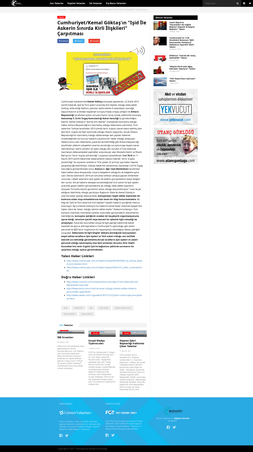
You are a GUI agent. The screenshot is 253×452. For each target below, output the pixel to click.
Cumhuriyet (78, 308)
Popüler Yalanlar (76, 3)
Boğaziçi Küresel (181, 418)
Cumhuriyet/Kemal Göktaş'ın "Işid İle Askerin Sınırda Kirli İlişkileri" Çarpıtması (108, 9)
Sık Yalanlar (95, 3)
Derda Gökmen (69, 314)
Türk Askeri (103, 308)
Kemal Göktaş (87, 314)
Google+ (95, 41)
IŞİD (91, 308)
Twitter (79, 41)
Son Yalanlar (57, 3)
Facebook (64, 41)
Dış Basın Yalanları (116, 3)
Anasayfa (62, 9)
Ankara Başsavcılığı (123, 308)
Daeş (65, 308)
